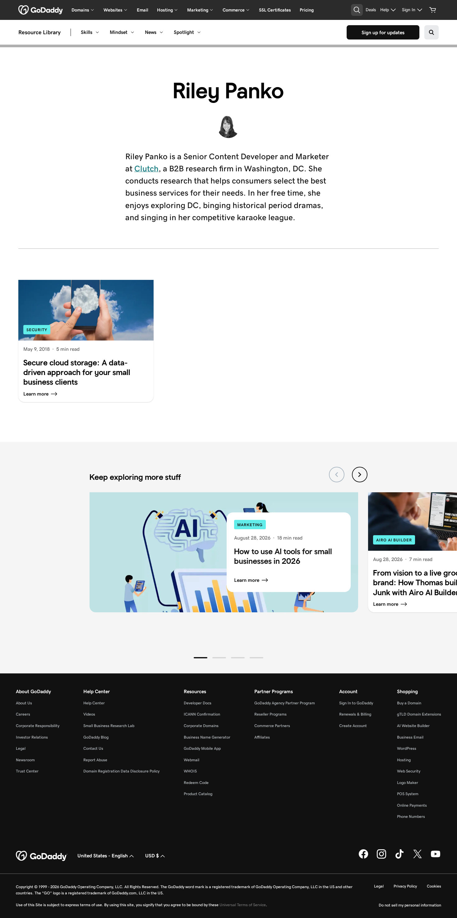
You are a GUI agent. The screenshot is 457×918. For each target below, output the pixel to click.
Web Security (408, 771)
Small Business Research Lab (108, 725)
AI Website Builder (413, 725)
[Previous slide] (336, 474)
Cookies (434, 886)
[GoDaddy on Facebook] (363, 857)
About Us (24, 703)
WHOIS (190, 771)
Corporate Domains (201, 725)
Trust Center (27, 771)
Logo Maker (407, 782)
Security (36, 329)
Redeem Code (196, 782)
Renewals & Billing (355, 714)
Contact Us (93, 748)
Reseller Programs (270, 714)
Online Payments (412, 805)
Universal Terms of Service (242, 904)
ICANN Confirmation (202, 714)
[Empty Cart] (432, 10)
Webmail (191, 760)
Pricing (307, 9)
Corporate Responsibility (37, 725)
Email (142, 9)
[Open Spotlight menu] (198, 32)
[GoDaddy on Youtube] (435, 857)
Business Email (410, 737)
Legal (20, 748)
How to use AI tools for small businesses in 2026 (283, 556)
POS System (407, 793)
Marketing (250, 524)
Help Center (94, 703)
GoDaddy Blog (95, 737)
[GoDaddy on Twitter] (417, 857)
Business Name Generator (207, 737)
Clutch (146, 168)
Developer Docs (197, 703)
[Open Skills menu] (97, 32)
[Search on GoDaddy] (431, 32)
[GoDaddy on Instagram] (381, 857)
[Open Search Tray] (357, 10)
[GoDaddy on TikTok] (399, 857)
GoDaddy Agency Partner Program (284, 703)
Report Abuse (95, 760)
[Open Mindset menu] (132, 32)
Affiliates (262, 737)
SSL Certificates (275, 9)
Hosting (404, 760)
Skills (86, 32)
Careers (23, 714)
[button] (200, 657)
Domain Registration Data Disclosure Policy (121, 771)
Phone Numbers (411, 816)
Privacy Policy (405, 886)
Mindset (118, 32)
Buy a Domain (409, 703)
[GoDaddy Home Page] (41, 856)
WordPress (406, 748)
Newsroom (25, 760)
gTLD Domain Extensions (419, 714)
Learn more (246, 580)
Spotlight (184, 32)
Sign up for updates (383, 32)
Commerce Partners (272, 725)
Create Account (353, 725)
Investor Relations (32, 737)
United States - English (102, 855)
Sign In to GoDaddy (356, 703)
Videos (89, 714)
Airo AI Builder (394, 540)
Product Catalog (198, 793)
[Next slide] (359, 474)
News (150, 32)
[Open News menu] (161, 32)
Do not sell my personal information (410, 905)
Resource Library (39, 32)
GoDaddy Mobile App (202, 748)
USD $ (152, 855)
